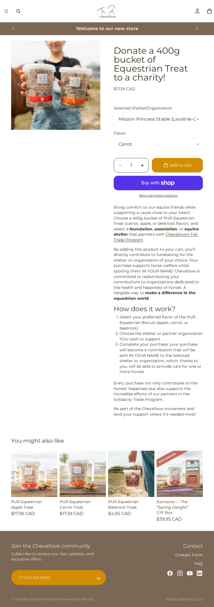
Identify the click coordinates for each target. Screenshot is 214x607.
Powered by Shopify (77, 599)
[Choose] (49, 488)
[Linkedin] (199, 573)
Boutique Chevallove (41, 599)
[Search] (18, 11)
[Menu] (6, 11)
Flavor (120, 133)
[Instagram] (180, 573)
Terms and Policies (184, 599)
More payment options (158, 196)
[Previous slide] (13, 29)
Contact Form (189, 554)
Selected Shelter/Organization (143, 108)
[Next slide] (197, 29)
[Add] (194, 488)
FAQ (198, 563)
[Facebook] (170, 573)
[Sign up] (98, 578)
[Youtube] (189, 573)
